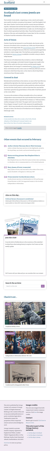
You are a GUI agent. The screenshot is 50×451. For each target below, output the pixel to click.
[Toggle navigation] (44, 2)
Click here (7, 443)
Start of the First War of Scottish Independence (17, 123)
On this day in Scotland (35, 433)
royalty (19, 128)
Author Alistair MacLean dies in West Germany (24, 146)
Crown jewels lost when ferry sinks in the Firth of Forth (20, 119)
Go (43, 286)
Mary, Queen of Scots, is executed (19, 167)
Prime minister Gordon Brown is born (21, 177)
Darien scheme (17, 54)
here (35, 412)
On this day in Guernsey (35, 435)
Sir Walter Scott (35, 66)
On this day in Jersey (34, 437)
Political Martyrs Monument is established (19, 199)
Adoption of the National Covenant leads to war (18, 121)
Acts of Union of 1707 (29, 47)
